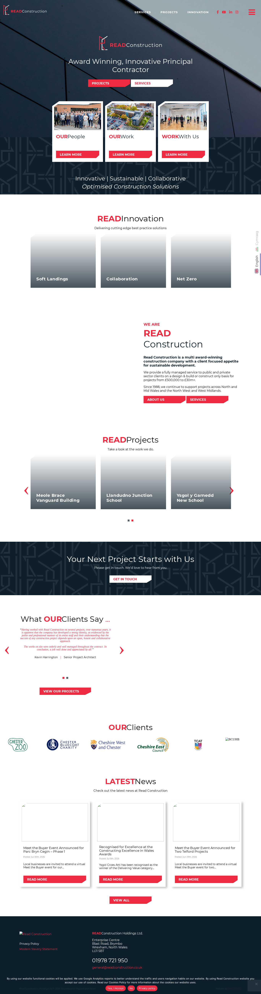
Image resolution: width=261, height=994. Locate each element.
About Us (155, 399)
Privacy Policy (29, 943)
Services (143, 12)
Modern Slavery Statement (38, 949)
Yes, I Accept (115, 988)
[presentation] (26, 488)
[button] (129, 520)
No (131, 988)
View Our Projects (61, 691)
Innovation (198, 12)
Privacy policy (147, 988)
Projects (169, 12)
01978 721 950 (110, 960)
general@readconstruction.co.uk (117, 967)
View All (121, 900)
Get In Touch (125, 579)
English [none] (257, 261)
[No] (256, 984)
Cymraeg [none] (257, 238)
